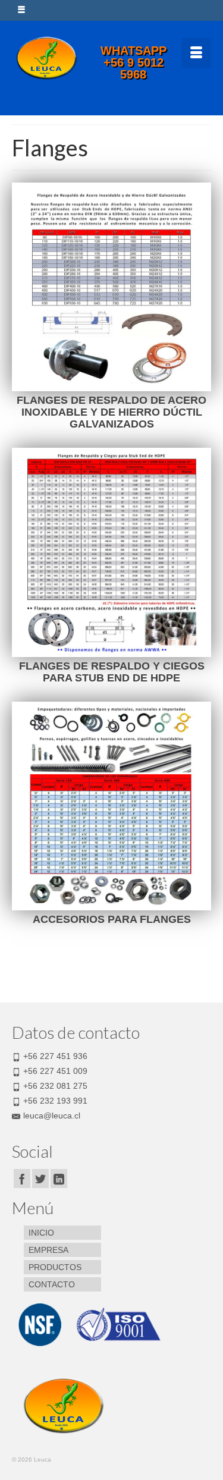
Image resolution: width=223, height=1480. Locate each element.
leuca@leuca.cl (51, 1115)
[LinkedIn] (59, 1178)
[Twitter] (40, 1178)
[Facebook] (22, 1178)
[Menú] (196, 53)
